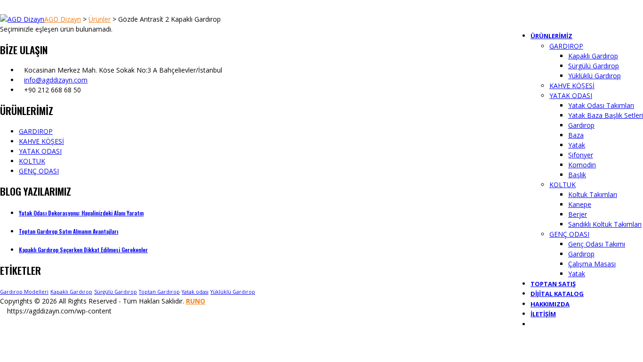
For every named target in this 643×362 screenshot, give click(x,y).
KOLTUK (32, 160)
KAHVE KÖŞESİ (41, 141)
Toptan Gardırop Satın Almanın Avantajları (68, 231)
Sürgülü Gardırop (115, 291)
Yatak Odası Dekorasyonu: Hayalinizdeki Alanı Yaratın (81, 213)
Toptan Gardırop (159, 291)
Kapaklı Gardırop (71, 291)
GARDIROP (36, 131)
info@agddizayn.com (56, 79)
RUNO (195, 300)
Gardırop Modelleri (24, 291)
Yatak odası (195, 291)
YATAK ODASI (40, 151)
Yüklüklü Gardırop (232, 291)
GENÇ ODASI (39, 170)
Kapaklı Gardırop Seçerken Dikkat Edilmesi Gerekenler (83, 250)
